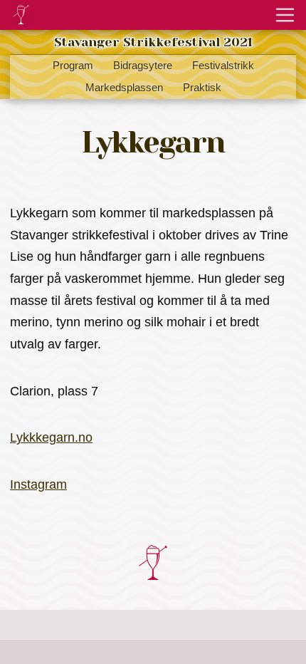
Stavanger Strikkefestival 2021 (153, 42)
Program (73, 65)
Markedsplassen (124, 87)
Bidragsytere (142, 65)
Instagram (38, 484)
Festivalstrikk (223, 65)
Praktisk (202, 87)
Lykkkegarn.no (51, 437)
